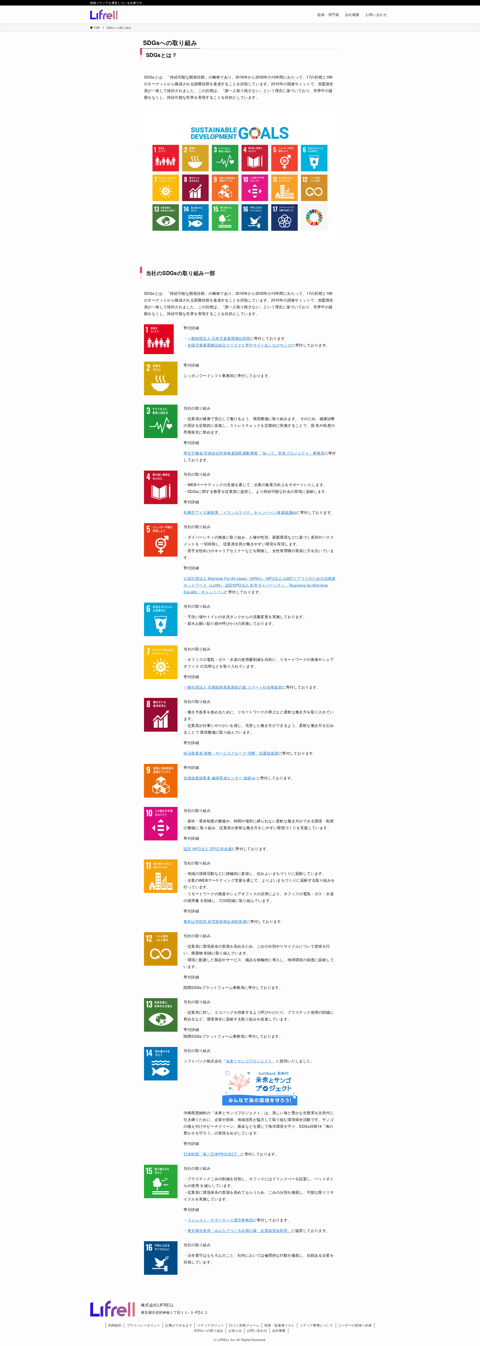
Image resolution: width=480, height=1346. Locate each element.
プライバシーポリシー (143, 1325)
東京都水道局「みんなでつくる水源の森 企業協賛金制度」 (240, 1230)
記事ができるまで (178, 1325)
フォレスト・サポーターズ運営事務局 (220, 1219)
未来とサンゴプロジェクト (249, 1060)
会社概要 (279, 1330)
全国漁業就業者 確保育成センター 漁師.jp (219, 777)
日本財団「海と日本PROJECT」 (212, 1153)
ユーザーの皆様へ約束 (355, 1325)
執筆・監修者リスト (279, 1325)
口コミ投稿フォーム (244, 1325)
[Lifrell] (104, 15)
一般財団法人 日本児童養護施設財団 (219, 338)
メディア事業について (316, 1325)
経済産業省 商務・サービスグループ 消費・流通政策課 (231, 753)
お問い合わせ (257, 1330)
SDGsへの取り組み (208, 1330)
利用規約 (115, 1325)
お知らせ (235, 1330)
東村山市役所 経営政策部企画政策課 (215, 921)
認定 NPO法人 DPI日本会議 (208, 848)
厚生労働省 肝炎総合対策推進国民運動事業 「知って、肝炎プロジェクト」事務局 (254, 453)
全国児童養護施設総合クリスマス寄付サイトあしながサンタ (240, 345)
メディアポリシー (210, 1325)
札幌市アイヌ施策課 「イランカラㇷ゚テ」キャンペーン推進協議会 (240, 512)
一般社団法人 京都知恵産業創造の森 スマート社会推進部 (233, 687)
